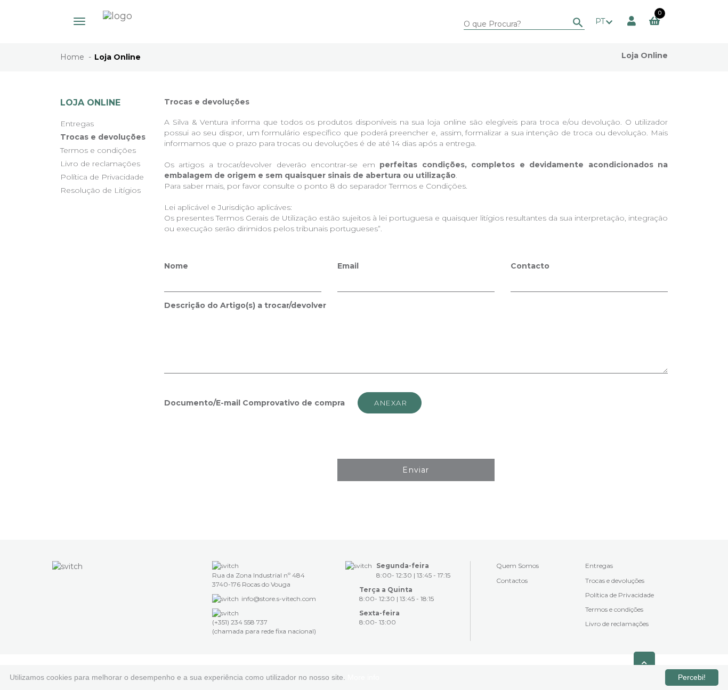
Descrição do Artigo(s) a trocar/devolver (245, 305)
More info (363, 677)
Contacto (530, 266)
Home (72, 57)
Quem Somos (517, 566)
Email (348, 266)
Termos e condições (98, 150)
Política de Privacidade (102, 177)
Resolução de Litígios (100, 190)
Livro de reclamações (100, 163)
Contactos (512, 581)
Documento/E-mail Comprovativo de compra (254, 403)
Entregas (77, 123)
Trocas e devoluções (102, 137)
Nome (176, 266)
